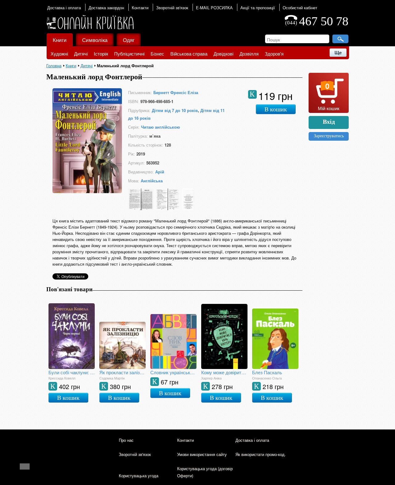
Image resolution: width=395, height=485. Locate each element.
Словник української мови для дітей (173, 372)
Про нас (126, 440)
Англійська (152, 181)
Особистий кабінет (300, 7)
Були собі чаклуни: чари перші (71, 372)
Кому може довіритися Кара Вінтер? (224, 372)
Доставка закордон (106, 7)
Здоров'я (274, 53)
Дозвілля (249, 53)
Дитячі (81, 53)
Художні (59, 53)
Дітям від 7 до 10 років (175, 110)
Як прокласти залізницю (122, 372)
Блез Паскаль (267, 372)
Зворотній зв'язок (172, 7)
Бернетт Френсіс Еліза (175, 92)
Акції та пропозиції (257, 7)
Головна (53, 65)
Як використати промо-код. (260, 454)
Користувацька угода (138, 476)
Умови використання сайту (202, 454)
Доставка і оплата (64, 7)
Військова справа (188, 53)
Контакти (140, 7)
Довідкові (223, 53)
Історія (101, 53)
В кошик (275, 109)
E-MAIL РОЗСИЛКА (214, 7)
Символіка (94, 40)
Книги (60, 40)
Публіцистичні (129, 53)
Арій (159, 172)
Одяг (129, 40)
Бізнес (157, 53)
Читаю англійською (160, 127)
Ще (338, 52)
